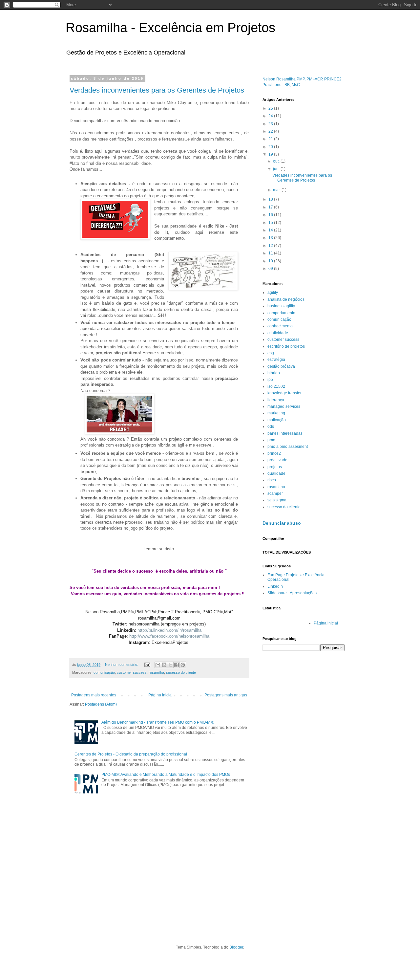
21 (271, 139)
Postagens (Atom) (101, 704)
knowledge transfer (284, 393)
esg (270, 353)
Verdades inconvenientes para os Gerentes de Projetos (157, 90)
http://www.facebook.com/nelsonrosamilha (169, 636)
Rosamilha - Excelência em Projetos (170, 27)
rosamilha (156, 672)
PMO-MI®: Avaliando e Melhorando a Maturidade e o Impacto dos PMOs (165, 774)
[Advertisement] (210, 879)
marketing (276, 413)
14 (271, 230)
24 (271, 116)
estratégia (276, 359)
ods (270, 426)
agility (272, 292)
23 (271, 123)
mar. (277, 189)
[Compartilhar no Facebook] (176, 665)
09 (271, 268)
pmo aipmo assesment (287, 446)
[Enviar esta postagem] (147, 665)
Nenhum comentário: (122, 665)
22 (271, 131)
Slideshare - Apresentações (292, 593)
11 (271, 253)
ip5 (270, 379)
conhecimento (280, 326)
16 (271, 214)
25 (271, 108)
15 (271, 222)
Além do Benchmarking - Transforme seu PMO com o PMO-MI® (157, 722)
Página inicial (160, 695)
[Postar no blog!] (164, 665)
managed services (283, 406)
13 (271, 237)
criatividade (277, 333)
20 (271, 146)
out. (277, 161)
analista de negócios (285, 299)
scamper (275, 493)
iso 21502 (276, 386)
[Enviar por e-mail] (158, 665)
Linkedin (275, 586)
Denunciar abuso (281, 523)
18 (271, 199)
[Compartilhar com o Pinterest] (182, 665)
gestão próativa (281, 366)
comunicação (104, 672)
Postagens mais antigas (225, 695)
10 (271, 261)
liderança (275, 400)
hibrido (273, 373)
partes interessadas (285, 433)
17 (271, 207)
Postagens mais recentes (93, 695)
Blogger (236, 947)
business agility (281, 306)
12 (271, 245)
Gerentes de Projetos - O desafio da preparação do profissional (130, 754)
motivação (276, 420)
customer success (132, 672)
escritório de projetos (286, 346)
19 (271, 154)
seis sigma (276, 500)
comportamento (281, 313)
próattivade (277, 460)
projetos (274, 467)
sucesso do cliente (181, 672)
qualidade (276, 473)
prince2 (274, 453)
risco (271, 480)
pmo (271, 440)
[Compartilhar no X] (170, 665)
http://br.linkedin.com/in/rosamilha (169, 630)
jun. (277, 168)
